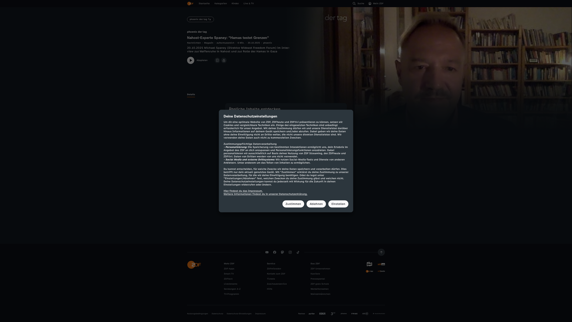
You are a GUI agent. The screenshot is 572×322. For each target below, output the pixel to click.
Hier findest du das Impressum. (243, 190)
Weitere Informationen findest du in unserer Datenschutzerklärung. (265, 194)
